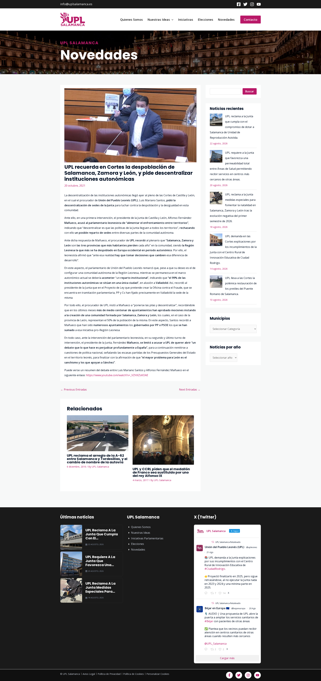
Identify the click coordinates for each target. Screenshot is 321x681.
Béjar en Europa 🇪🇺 (217, 608)
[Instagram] (252, 4)
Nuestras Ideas (158, 20)
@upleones (251, 547)
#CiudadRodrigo (214, 569)
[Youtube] (259, 4)
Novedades (226, 20)
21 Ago (210, 552)
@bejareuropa (238, 608)
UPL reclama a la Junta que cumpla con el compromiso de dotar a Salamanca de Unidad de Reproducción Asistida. (232, 126)
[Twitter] (245, 4)
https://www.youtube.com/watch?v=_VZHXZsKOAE (117, 375)
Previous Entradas (74, 389)
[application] (171, 20)
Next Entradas (189, 389)
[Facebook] (239, 4)
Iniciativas (185, 20)
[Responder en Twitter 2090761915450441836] (207, 593)
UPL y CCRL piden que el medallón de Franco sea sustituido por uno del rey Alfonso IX (161, 472)
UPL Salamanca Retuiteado (228, 542)
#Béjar (208, 621)
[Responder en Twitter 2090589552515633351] (207, 650)
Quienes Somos (131, 20)
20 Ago (252, 608)
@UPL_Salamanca (215, 643)
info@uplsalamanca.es (76, 4)
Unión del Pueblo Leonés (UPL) (224, 547)
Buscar (249, 91)
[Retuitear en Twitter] (213, 542)
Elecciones (205, 20)
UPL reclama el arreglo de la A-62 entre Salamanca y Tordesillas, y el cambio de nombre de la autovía (97, 459)
